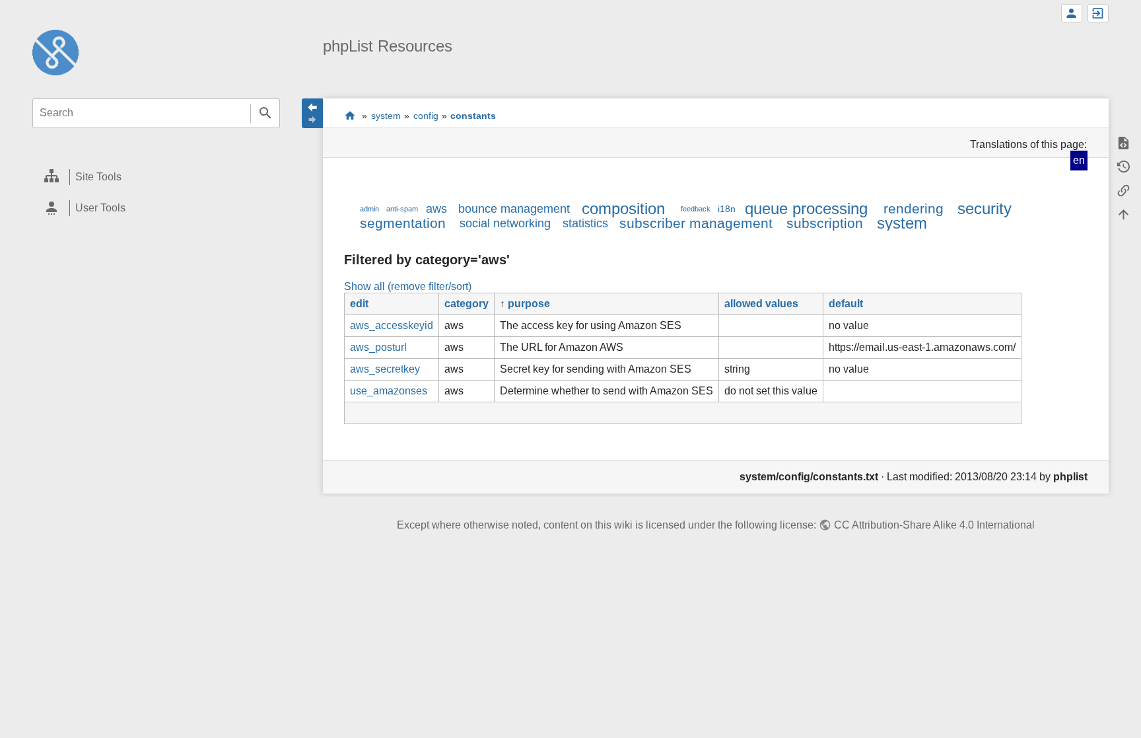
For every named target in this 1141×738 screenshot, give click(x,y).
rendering (913, 208)
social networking (505, 223)
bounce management (514, 208)
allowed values (761, 303)
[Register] (1071, 13)
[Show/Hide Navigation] (312, 113)
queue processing (806, 208)
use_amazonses (388, 390)
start (350, 115)
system (386, 115)
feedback (695, 209)
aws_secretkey (385, 369)
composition (623, 208)
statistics (585, 223)
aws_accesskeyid (391, 325)
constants (473, 115)
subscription (824, 223)
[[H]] (55, 51)
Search (265, 113)
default (846, 303)
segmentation (403, 223)
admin (369, 209)
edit (359, 303)
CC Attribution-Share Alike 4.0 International (934, 525)
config (425, 115)
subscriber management (696, 223)
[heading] (156, 177)
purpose (529, 303)
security (984, 208)
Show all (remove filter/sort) (407, 286)
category (466, 303)
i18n (727, 208)
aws (436, 208)
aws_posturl (378, 347)
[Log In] (1098, 13)
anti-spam (402, 209)
